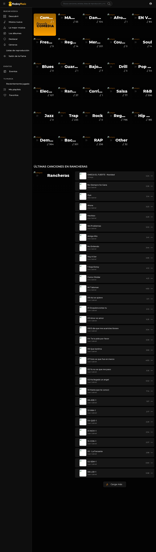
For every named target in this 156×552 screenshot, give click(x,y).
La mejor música (17, 28)
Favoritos (13, 95)
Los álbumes (15, 33)
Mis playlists (15, 89)
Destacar (13, 39)
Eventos (13, 71)
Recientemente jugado (17, 84)
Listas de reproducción (17, 50)
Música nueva (15, 22)
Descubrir (14, 16)
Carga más (116, 484)
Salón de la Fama (17, 56)
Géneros (13, 45)
